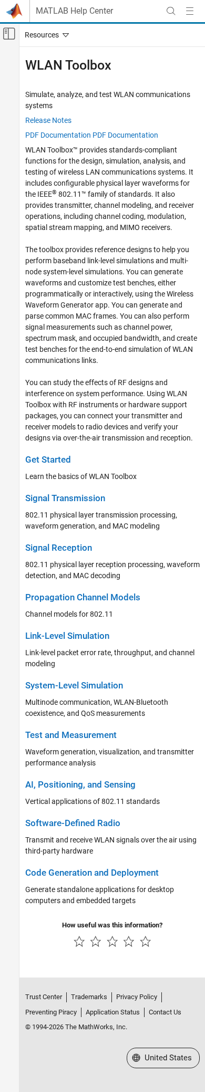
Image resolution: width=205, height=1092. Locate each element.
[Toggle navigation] (44, 34)
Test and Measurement (71, 735)
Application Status (113, 1012)
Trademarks (89, 997)
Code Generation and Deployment (92, 873)
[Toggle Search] (171, 11)
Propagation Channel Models (82, 597)
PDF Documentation (58, 135)
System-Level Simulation (74, 686)
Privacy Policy (136, 997)
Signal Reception (58, 548)
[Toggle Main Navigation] (190, 11)
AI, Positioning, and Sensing (80, 785)
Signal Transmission (65, 498)
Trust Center (43, 997)
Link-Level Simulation (67, 636)
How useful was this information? (112, 925)
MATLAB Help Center (74, 11)
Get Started (48, 460)
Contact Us (165, 1012)
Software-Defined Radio (72, 823)
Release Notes (48, 120)
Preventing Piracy (51, 1012)
